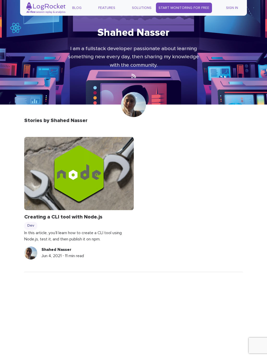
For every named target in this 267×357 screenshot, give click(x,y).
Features (106, 8)
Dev (30, 225)
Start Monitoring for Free (184, 8)
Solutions (141, 8)
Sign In (232, 8)
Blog (77, 8)
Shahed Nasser (56, 249)
